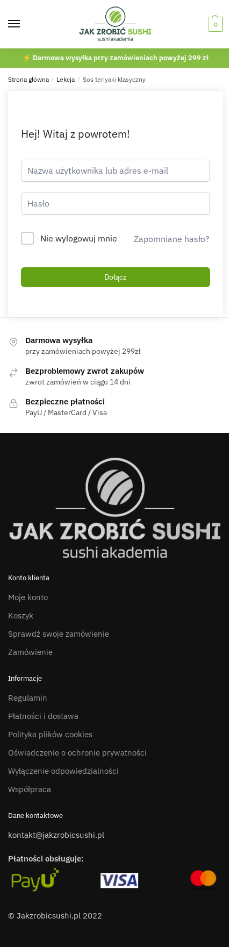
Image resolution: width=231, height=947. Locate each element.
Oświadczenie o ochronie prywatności (77, 752)
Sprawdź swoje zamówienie (58, 634)
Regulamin (27, 698)
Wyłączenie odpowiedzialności (63, 771)
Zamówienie (30, 652)
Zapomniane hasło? (172, 238)
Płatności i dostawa (43, 716)
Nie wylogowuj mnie (78, 238)
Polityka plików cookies (50, 734)
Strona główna (28, 79)
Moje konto (28, 597)
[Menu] (24, 24)
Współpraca (29, 789)
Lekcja (65, 79)
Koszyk (20, 615)
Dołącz (115, 277)
